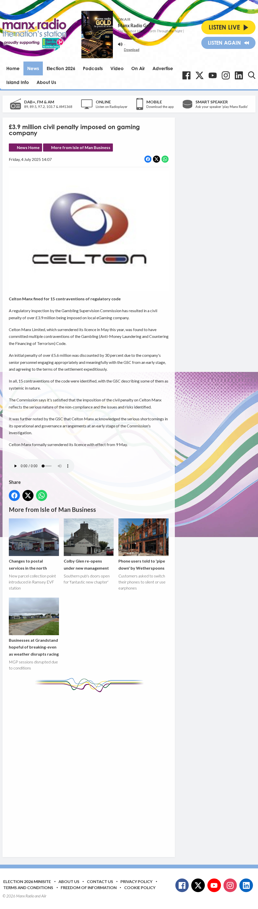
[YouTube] (213, 75)
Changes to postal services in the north (28, 564)
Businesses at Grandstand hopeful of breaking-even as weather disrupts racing (34, 647)
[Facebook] (186, 75)
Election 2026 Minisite (27, 881)
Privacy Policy (136, 881)
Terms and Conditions (28, 887)
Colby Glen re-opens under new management (86, 564)
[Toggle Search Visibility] (251, 75)
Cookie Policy (139, 887)
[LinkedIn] (239, 75)
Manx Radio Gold (135, 25)
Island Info (17, 82)
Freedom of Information (89, 887)
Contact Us (100, 881)
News (33, 68)
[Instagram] (226, 75)
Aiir (43, 896)
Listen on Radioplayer (111, 107)
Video (117, 68)
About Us (46, 82)
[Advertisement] (103, 771)
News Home (28, 147)
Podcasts (93, 68)
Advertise (162, 68)
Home (13, 68)
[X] (200, 75)
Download (131, 50)
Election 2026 (61, 68)
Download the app (160, 107)
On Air (138, 68)
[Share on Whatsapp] (165, 159)
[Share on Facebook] (147, 159)
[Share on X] (156, 159)
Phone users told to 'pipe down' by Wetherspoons (141, 564)
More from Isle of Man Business (80, 147)
